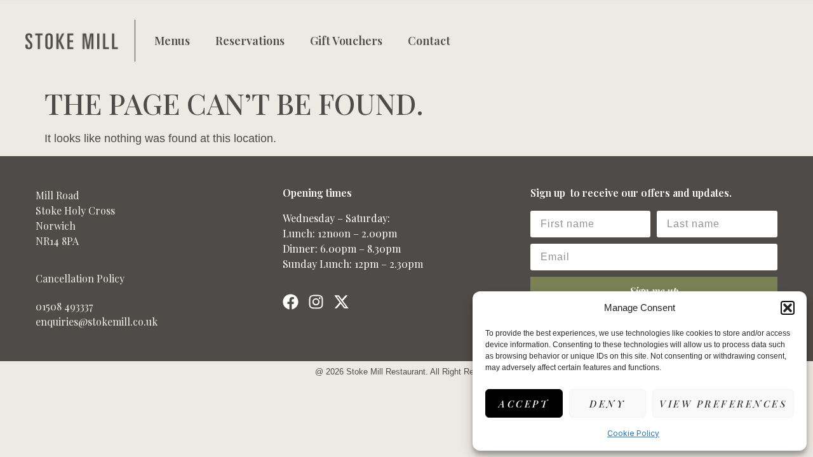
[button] (787, 307)
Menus (172, 40)
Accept (524, 403)
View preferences (723, 403)
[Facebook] (291, 302)
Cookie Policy (633, 433)
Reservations (250, 40)
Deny (607, 403)
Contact (429, 40)
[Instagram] (316, 302)
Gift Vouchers (346, 40)
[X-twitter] (341, 302)
